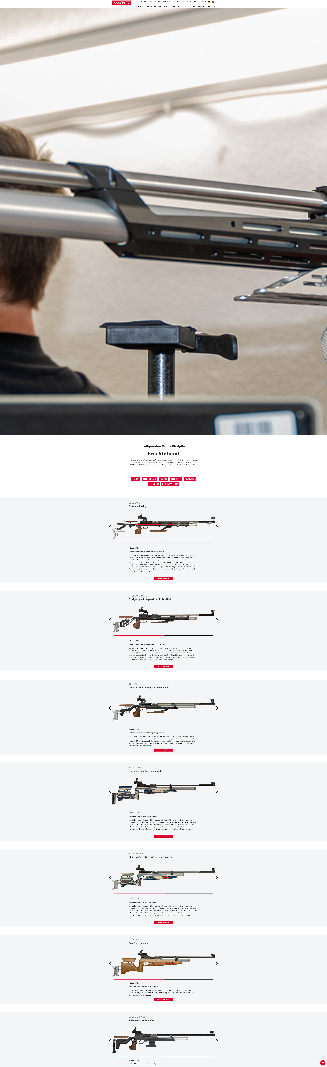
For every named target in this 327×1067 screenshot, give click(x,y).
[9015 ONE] (135, 479)
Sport (167, 6)
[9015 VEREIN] (176, 479)
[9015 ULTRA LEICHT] (170, 484)
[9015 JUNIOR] (190, 479)
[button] (111, 526)
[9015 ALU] (163, 479)
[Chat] (322, 1062)
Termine (191, 6)
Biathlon (158, 6)
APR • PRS (142, 6)
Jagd (149, 6)
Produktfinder (204, 6)
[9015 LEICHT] (154, 484)
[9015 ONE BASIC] (149, 479)
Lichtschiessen (179, 6)
